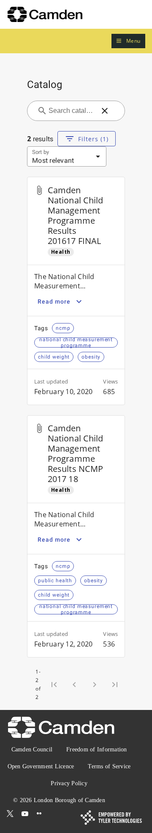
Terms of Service (109, 766)
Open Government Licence (41, 766)
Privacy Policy (69, 783)
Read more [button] (54, 301)
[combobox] (71, 111)
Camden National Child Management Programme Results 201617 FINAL (75, 215)
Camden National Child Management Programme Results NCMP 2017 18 (75, 453)
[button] (128, 41)
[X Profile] (10, 813)
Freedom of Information (96, 749)
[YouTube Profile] (25, 813)
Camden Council (32, 749)
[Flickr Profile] (39, 813)
